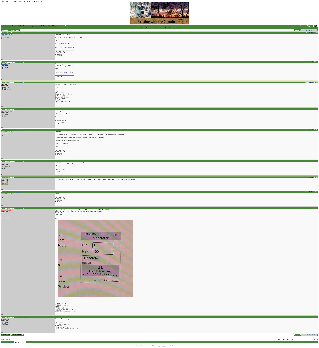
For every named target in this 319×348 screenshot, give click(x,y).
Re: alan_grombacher (20, 130)
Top (2, 59)
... (305, 30)
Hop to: (278, 339)
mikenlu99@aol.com (61, 103)
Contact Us (303, 342)
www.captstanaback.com (69, 311)
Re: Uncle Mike (19, 192)
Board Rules (4, 342)
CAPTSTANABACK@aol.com (64, 309)
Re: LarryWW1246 (19, 32)
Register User (144, 27)
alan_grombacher (6, 111)
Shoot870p (4, 64)
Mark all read (11, 342)
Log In (315, 26)
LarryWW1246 (5, 34)
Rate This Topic (15, 30)
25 (312, 30)
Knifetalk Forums (6, 26)
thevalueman (5, 163)
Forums (14, 26)
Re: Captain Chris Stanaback (22, 317)
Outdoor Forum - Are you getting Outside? (30, 26)
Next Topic (19, 334)
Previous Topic (6, 334)
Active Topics (169, 27)
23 (309, 30)
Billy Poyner (5, 319)
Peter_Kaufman (9, 339)
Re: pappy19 (18, 109)
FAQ (177, 27)
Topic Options (5, 30)
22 (307, 30)
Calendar (161, 27)
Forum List (153, 27)
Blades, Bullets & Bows (49, 26)
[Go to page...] (317, 30)
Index (14, 334)
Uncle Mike (4, 179)
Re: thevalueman (19, 177)
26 (314, 30)
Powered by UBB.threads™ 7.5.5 (159, 346)
